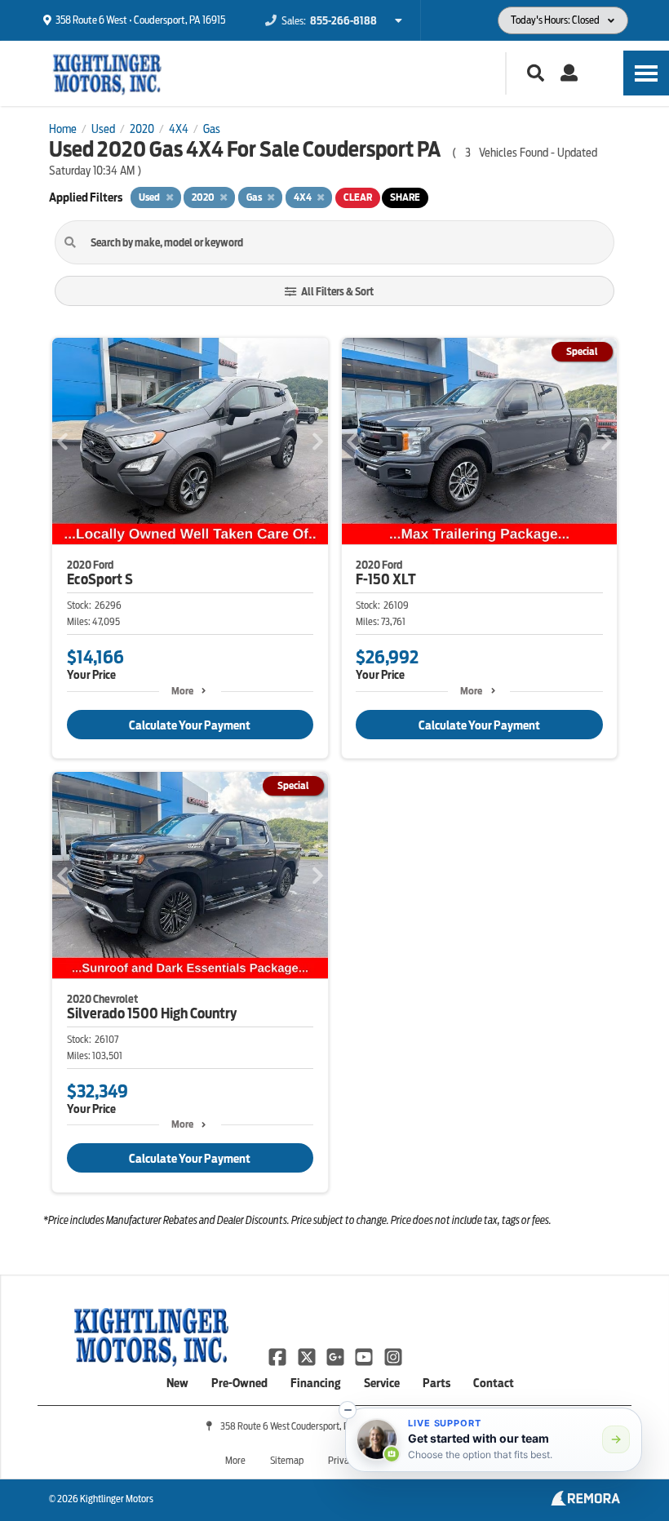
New (177, 1383)
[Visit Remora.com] (585, 1501)
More (182, 691)
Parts (436, 1383)
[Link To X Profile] (307, 1356)
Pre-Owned (239, 1383)
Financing (315, 1383)
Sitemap (286, 1460)
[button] (348, 1410)
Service (382, 1383)
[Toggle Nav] (646, 73)
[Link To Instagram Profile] (393, 1356)
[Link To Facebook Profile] (278, 1356)
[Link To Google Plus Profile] (336, 1356)
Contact (493, 1383)
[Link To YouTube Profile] (365, 1356)
